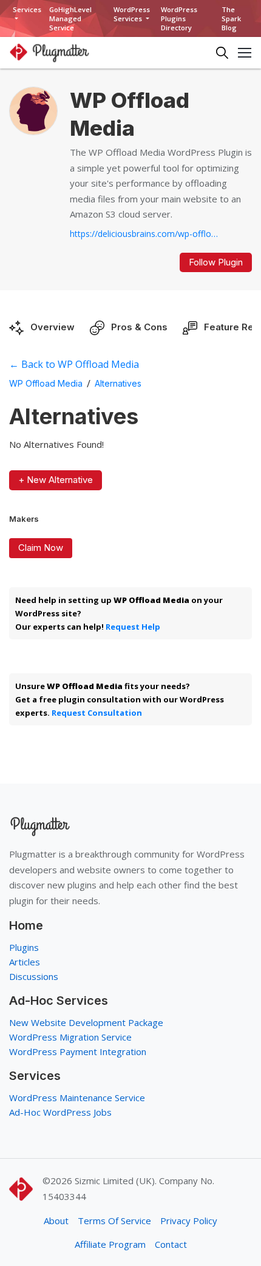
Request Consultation (97, 712)
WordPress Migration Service (70, 1037)
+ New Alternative (55, 479)
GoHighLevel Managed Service (70, 18)
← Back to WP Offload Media (74, 364)
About (56, 1220)
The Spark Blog (231, 18)
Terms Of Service (114, 1220)
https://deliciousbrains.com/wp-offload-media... (146, 233)
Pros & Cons (139, 327)
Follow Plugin (216, 262)
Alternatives (118, 383)
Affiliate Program (110, 1244)
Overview (52, 327)
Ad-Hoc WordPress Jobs (60, 1112)
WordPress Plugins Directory (179, 18)
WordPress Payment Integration (77, 1051)
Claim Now (40, 547)
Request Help (133, 626)
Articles (24, 962)
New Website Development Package (86, 1022)
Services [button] (27, 9)
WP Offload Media (46, 383)
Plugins (24, 947)
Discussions (33, 976)
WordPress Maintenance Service (77, 1097)
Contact (171, 1244)
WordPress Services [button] (132, 14)
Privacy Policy (188, 1220)
